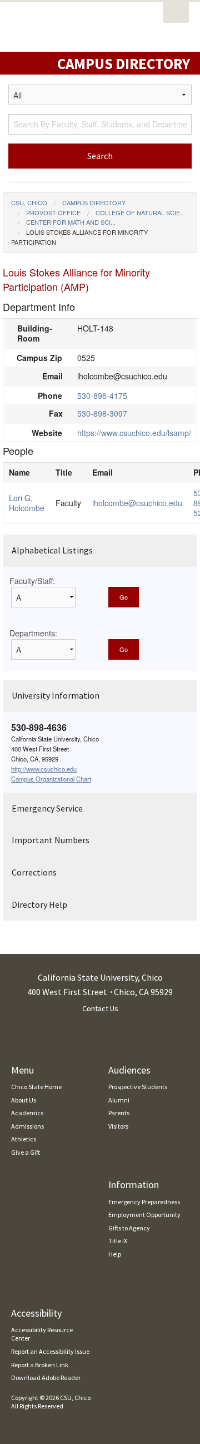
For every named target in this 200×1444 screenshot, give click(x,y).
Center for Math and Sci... (71, 221)
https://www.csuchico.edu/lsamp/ (134, 432)
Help (114, 1254)
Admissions (27, 1126)
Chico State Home (36, 1086)
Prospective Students (137, 1086)
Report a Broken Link (39, 1365)
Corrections (34, 872)
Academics (27, 1113)
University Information (55, 695)
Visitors (118, 1126)
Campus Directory (94, 202)
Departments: (33, 633)
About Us (23, 1100)
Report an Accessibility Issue (50, 1351)
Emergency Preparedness (144, 1202)
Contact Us (100, 1008)
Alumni (118, 1100)
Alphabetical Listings (52, 550)
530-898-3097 (102, 413)
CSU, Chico (29, 202)
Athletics (23, 1139)
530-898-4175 (102, 395)
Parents (118, 1113)
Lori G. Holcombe (26, 502)
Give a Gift (25, 1152)
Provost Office (53, 212)
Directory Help (39, 904)
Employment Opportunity (144, 1214)
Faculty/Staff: (32, 580)
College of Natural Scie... (140, 212)
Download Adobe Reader (46, 1377)
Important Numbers (50, 839)
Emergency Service (47, 808)
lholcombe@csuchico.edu (137, 502)
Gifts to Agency (129, 1228)
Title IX (117, 1241)
